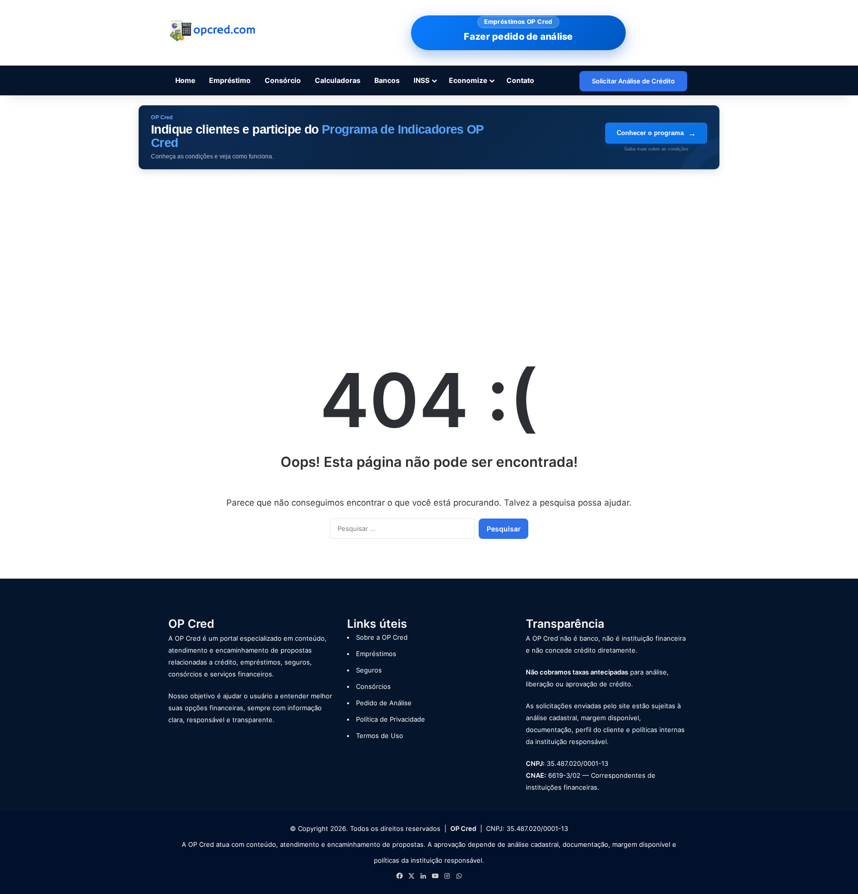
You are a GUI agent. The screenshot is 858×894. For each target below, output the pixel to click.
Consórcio (283, 80)
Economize (468, 80)
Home (185, 80)
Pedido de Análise (384, 703)
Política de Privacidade (390, 719)
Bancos (387, 80)
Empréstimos (376, 654)
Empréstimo (230, 80)
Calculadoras (337, 80)
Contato (520, 80)
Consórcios (373, 686)
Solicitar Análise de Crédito (633, 81)
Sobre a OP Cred (382, 637)
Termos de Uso (379, 736)
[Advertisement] (429, 253)
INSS (421, 80)
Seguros (369, 670)
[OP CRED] (213, 31)
